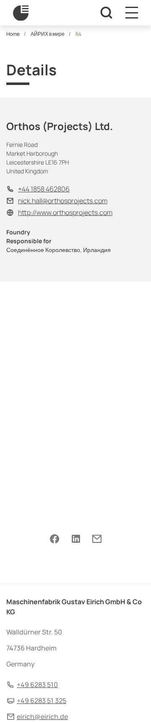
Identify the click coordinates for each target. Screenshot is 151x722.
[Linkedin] (75, 539)
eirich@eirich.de (42, 716)
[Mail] (96, 539)
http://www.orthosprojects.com (65, 212)
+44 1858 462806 (44, 189)
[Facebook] (54, 539)
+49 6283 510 (37, 684)
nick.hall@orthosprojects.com (62, 200)
